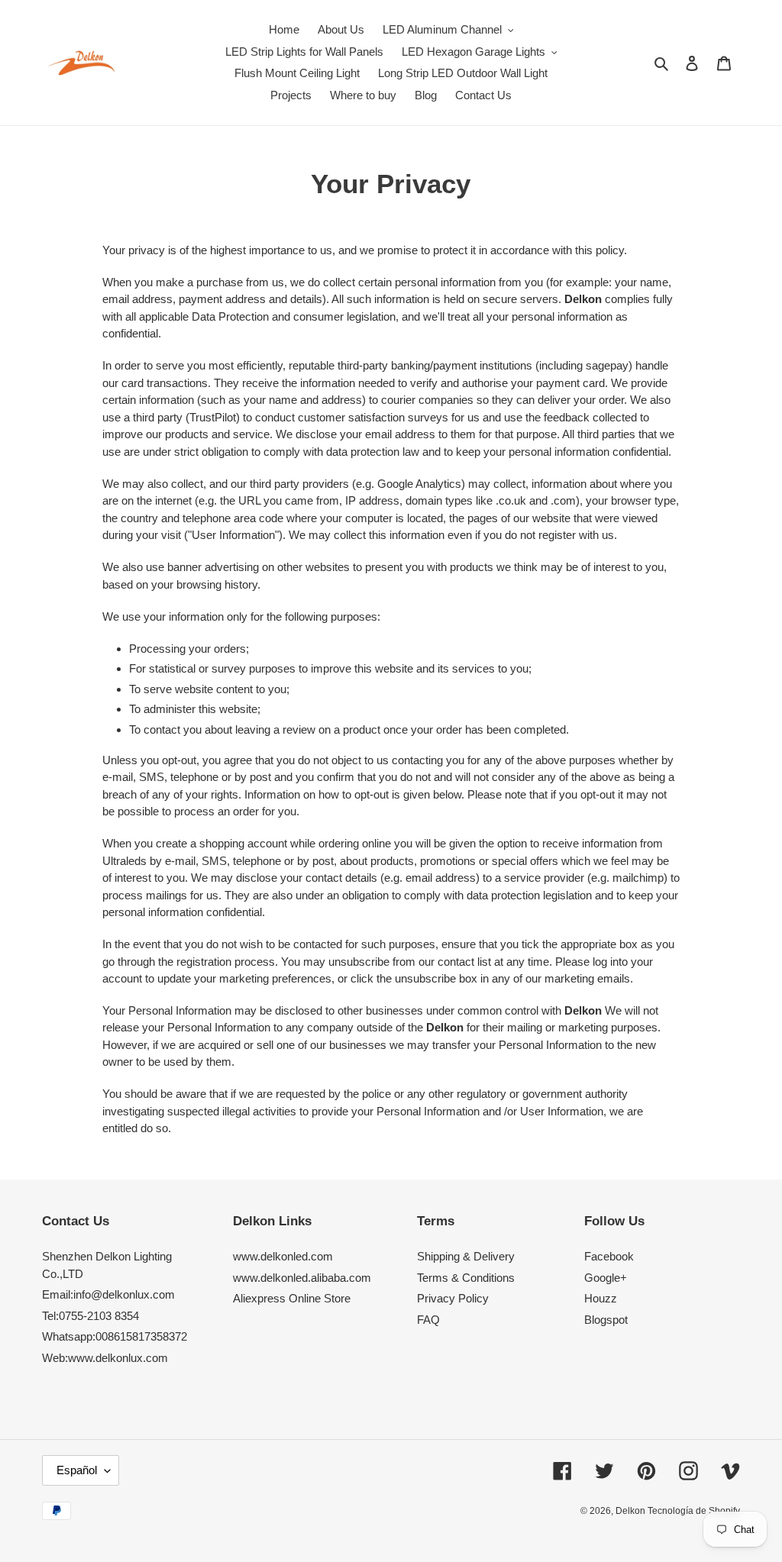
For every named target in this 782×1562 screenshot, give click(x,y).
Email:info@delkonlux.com (108, 1294)
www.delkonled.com (283, 1256)
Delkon (632, 1511)
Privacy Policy (453, 1298)
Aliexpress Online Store (292, 1298)
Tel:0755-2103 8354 (90, 1315)
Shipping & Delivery (466, 1256)
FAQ (428, 1319)
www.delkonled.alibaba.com (302, 1277)
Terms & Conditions (466, 1277)
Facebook (609, 1256)
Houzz (600, 1298)
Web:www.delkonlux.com (105, 1357)
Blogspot (606, 1319)
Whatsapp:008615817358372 (114, 1336)
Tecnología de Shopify (694, 1511)
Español (77, 1470)
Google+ (605, 1277)
